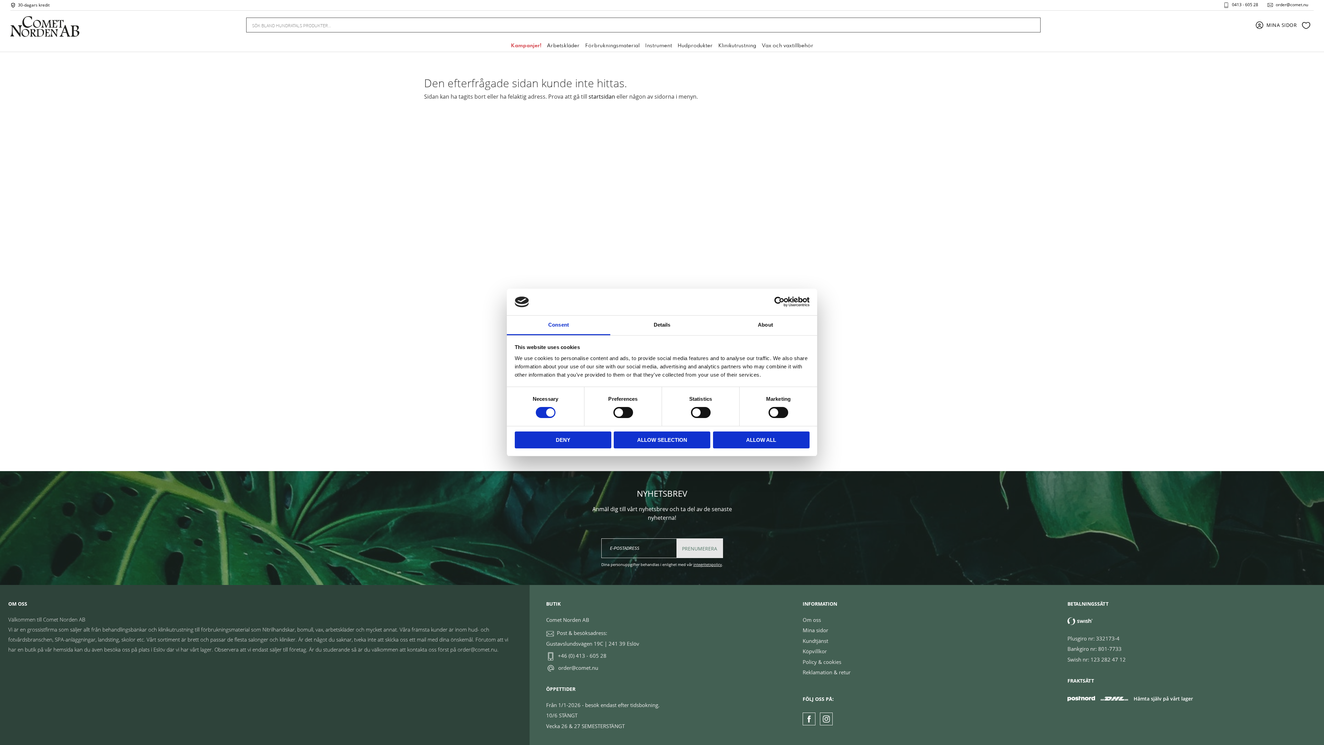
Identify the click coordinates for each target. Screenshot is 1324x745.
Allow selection (662, 440)
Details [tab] (662, 325)
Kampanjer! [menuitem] (526, 46)
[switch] (623, 412)
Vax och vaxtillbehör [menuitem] (787, 46)
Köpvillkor (815, 651)
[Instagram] (826, 719)
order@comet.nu (1292, 5)
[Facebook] (809, 719)
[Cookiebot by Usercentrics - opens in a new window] (779, 302)
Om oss (812, 619)
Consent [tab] (558, 325)
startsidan (602, 96)
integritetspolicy (707, 564)
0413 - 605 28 (1245, 5)
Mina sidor (815, 630)
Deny (563, 440)
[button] (1306, 25)
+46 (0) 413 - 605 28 (582, 655)
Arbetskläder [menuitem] (563, 46)
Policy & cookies (822, 661)
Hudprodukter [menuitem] (695, 46)
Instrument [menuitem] (658, 46)
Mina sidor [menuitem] (1281, 25)
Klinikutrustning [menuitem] (737, 46)
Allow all (761, 440)
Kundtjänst (815, 640)
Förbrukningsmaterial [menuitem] (612, 46)
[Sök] (1031, 25)
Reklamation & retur (827, 672)
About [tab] (765, 325)
